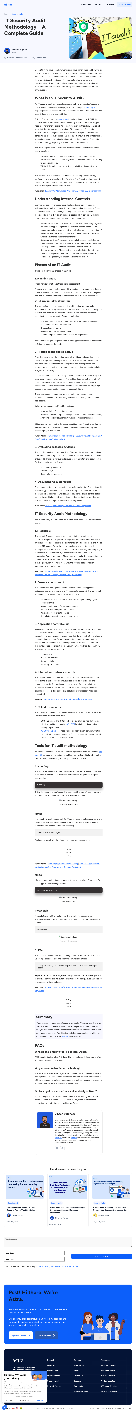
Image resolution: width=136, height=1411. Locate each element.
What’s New (79, 1365)
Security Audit (13, 1203)
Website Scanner (108, 1376)
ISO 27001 (70, 724)
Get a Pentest (44, 1335)
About (76, 1371)
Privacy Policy (94, 1408)
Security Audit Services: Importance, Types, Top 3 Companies (73, 191)
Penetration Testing (109, 1391)
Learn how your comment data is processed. (58, 1266)
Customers (109, 4)
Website (74, 1138)
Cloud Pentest (53, 1381)
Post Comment (101, 1256)
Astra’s (65, 1036)
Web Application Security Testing (63, 864)
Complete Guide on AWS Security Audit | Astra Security (67, 699)
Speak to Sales (124, 4)
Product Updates (108, 1381)
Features (51, 1365)
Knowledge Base (81, 1391)
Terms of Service (107, 1408)
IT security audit (91, 107)
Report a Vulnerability (123, 1408)
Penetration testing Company (61, 436)
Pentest (98, 4)
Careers (77, 1381)
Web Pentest (52, 1371)
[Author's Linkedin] (57, 1148)
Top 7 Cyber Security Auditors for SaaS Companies (68, 506)
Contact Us (78, 1386)
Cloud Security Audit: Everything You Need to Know (68, 571)
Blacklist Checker (108, 1371)
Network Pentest (54, 1386)
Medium (58, 1138)
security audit (63, 119)
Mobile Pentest (53, 1376)
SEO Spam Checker (109, 1386)
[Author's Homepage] (62, 1148)
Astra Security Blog (109, 1365)
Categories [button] (86, 4)
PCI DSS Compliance (49, 731)
